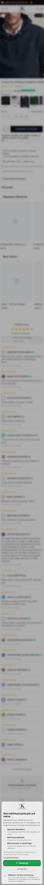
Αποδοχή (23, 863)
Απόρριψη (22, 869)
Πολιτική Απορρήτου (11, 857)
